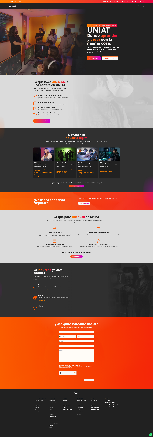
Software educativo (67, 405)
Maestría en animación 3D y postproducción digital (62, 172)
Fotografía (79, 409)
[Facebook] (122, 1)
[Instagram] (124, 1)
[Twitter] (130, 1)
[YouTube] (132, 1)
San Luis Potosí (53, 416)
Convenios (93, 405)
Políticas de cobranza (67, 409)
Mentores (51, 405)
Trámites (65, 407)
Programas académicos (23, 6)
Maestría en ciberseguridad (106, 171)
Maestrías (37, 407)
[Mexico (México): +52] (60, 336)
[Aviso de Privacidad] (76, 366)
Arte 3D (79, 405)
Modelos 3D (80, 402)
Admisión (52, 6)
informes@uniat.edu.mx (109, 402)
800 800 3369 (115, 1)
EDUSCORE (13, 1)
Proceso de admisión (95, 400)
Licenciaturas (38, 402)
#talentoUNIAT (45, 6)
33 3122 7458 (107, 400)
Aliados (51, 407)
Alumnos (38, 6)
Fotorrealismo (80, 407)
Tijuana (51, 418)
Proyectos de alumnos (81, 400)
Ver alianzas (41, 311)
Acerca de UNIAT (52, 400)
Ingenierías (37, 405)
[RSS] (140, 1)
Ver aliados (41, 300)
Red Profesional (52, 402)
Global (51, 420)
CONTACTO (105, 1)
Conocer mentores (43, 289)
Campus (50, 411)
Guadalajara (52, 414)
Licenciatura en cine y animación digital (64, 169)
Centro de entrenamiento (40, 411)
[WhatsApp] (143, 1)
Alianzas (51, 409)
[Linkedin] (127, 1)
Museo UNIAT (79, 411)
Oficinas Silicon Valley (54, 423)
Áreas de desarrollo (39, 400)
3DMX (20, 1)
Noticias (50, 427)
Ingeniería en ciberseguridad (106, 169)
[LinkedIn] (109, 404)
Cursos (36, 409)
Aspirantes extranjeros (95, 407)
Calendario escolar (67, 402)
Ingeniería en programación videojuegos (43, 172)
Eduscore (65, 400)
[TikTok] (135, 1)
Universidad (32, 6)
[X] (109, 406)
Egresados (79, 414)
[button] (143, 6)
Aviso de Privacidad (95, 409)
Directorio (51, 425)
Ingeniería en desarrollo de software (86, 176)
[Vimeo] (117, 404)
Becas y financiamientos (96, 402)
